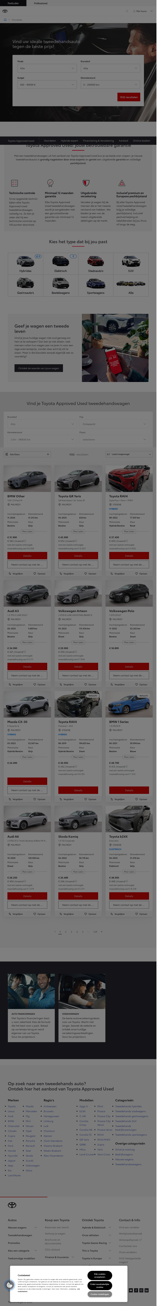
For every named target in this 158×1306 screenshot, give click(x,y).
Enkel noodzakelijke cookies (99, 1285)
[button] (10, 1285)
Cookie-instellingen (100, 1294)
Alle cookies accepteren (99, 1275)
